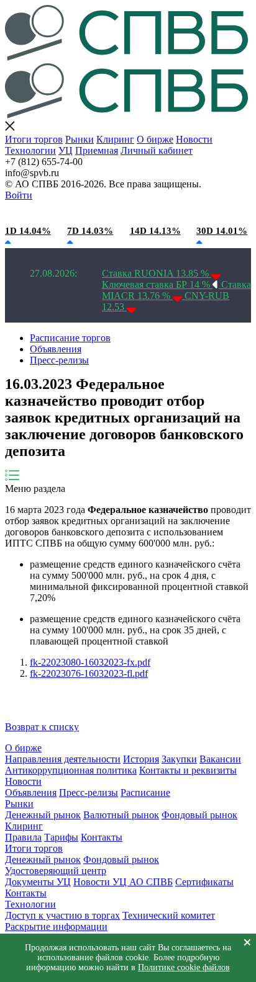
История (141, 759)
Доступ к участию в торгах (62, 915)
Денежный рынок (43, 815)
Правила (23, 837)
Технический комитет (168, 915)
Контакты (101, 837)
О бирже (155, 139)
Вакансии (220, 759)
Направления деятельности (63, 759)
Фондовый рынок (199, 815)
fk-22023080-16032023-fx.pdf (90, 662)
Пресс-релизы (59, 360)
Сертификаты (204, 882)
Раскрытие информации (56, 926)
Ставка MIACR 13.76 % (176, 290)
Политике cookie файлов (184, 967)
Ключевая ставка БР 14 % (157, 284)
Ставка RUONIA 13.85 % (156, 273)
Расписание (145, 792)
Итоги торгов (34, 139)
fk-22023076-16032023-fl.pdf (89, 673)
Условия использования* (199, 213)
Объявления (55, 349)
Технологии (30, 150)
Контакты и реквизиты (188, 770)
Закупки (179, 759)
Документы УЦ (38, 882)
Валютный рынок (121, 815)
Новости (194, 139)
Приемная (96, 150)
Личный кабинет (157, 150)
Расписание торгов (70, 338)
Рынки (79, 139)
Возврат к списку (42, 726)
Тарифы (61, 837)
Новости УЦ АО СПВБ (123, 882)
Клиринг (115, 139)
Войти (18, 195)
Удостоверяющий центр (55, 870)
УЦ (65, 150)
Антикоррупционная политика (71, 770)
